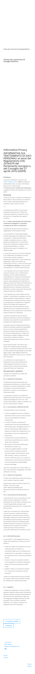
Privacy (5, 655)
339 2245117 (8, 642)
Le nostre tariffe (11, 621)
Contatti (8, 625)
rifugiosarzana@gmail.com (11, 646)
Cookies (5, 657)
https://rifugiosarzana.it (10, 182)
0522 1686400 (8, 644)
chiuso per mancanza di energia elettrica (16, 49)
